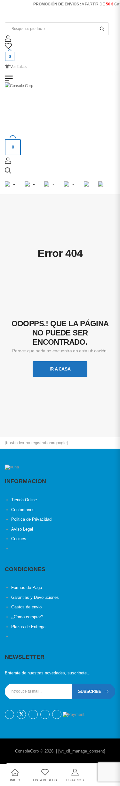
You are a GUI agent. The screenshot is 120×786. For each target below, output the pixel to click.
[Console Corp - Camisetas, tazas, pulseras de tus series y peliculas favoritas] (29, 106)
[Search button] (102, 28)
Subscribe (89, 691)
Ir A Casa (60, 368)
